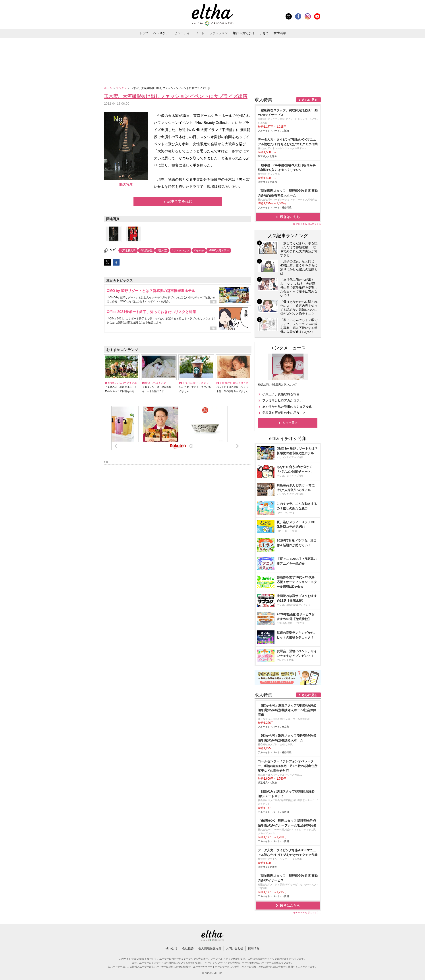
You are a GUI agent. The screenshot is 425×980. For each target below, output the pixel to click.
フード (200, 33)
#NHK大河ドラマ (219, 250)
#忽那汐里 (146, 250)
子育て (264, 33)
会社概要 (188, 948)
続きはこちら (290, 217)
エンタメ (121, 88)
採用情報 (253, 948)
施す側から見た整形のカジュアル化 (287, 406)
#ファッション (180, 250)
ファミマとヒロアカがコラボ (282, 400)
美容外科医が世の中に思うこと (284, 413)
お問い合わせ (234, 948)
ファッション (218, 33)
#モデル (199, 250)
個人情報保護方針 (209, 948)
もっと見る (290, 422)
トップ (143, 33)
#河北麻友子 (128, 250)
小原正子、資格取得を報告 (280, 394)
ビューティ (182, 33)
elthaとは (172, 948)
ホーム (108, 88)
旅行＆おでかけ (244, 33)
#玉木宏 (162, 250)
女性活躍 (280, 33)
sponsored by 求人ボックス (307, 224)
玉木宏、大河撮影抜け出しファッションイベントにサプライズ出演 (175, 96)
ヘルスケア (161, 33)
